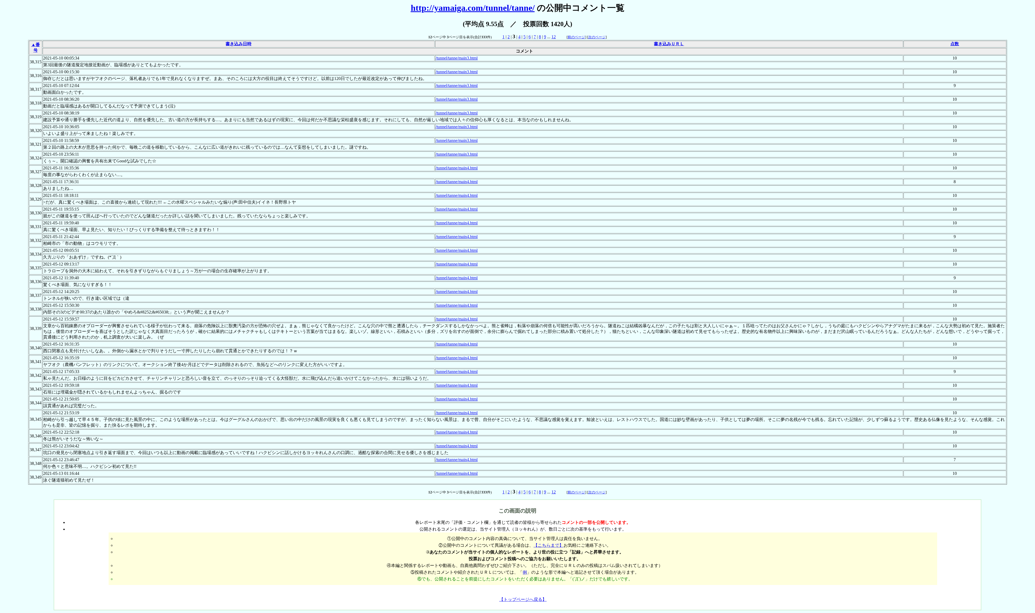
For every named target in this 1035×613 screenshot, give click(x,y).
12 (553, 36)
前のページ (576, 37)
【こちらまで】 (548, 545)
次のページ (597, 37)
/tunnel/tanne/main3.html (457, 58)
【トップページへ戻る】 (523, 599)
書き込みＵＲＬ (669, 43)
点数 (954, 43)
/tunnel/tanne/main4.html (457, 168)
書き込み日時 (238, 43)
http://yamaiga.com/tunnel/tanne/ (473, 8)
